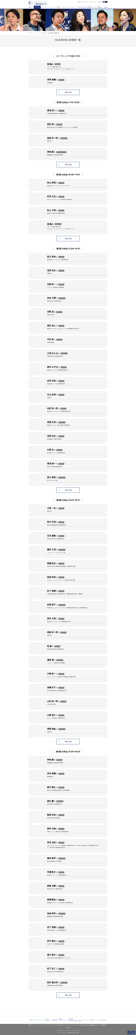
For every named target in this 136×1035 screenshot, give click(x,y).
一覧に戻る (68, 92)
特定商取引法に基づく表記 (73, 1032)
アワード (73, 7)
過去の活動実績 (88, 7)
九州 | (70, 1020)
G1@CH (106, 7)
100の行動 (80, 7)
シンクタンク (44, 7)
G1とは (35, 1020)
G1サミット (40, 1020)
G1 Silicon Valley (102, 1020)
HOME (30, 33)
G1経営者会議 (54, 1020)
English (99, 1)
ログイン (86, 1)
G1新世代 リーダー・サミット (62, 1019)
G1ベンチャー (85, 1020)
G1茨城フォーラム (94, 1020)
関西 (80, 1020)
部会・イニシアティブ (63, 7)
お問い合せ (80, 1)
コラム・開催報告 (97, 7)
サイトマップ (93, 1)
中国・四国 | (73, 1020)
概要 (30, 7)
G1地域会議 (43, 33)
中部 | (77, 1020)
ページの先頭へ (131, 1033)
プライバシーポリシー (62, 1032)
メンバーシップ (53, 7)
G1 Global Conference (47, 1019)
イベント (37, 7)
